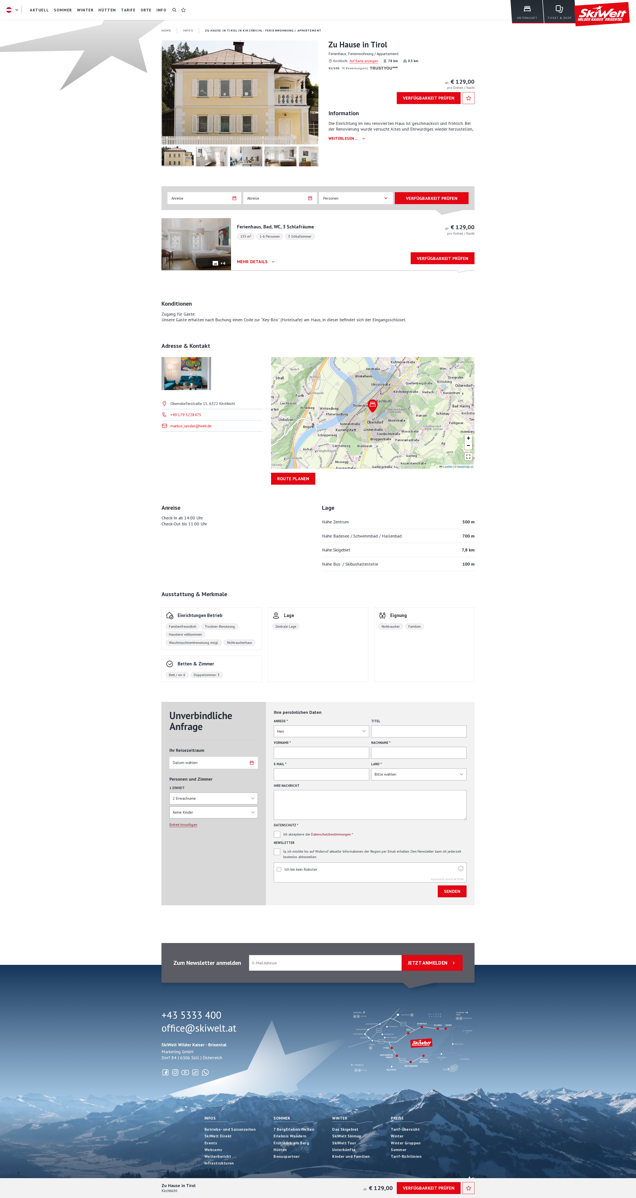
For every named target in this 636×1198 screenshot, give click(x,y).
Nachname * (381, 743)
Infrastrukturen (219, 1163)
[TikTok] (195, 1072)
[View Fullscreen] (468, 456)
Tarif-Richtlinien (406, 1156)
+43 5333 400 (191, 1015)
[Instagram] (175, 1072)
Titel (375, 721)
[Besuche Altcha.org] (461, 869)
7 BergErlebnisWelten (294, 1129)
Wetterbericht (217, 1156)
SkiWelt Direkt (218, 1135)
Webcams (213, 1149)
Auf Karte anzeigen (364, 61)
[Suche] (174, 10)
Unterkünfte (344, 1149)
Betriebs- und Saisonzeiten (230, 1129)
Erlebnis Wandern (290, 1135)
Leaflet (447, 466)
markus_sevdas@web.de (190, 425)
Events (210, 1142)
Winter (339, 1118)
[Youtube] (185, 1072)
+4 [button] (222, 263)
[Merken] (469, 98)
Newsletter (284, 843)
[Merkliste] (183, 10)
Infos (210, 1118)
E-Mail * (280, 764)
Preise (397, 1118)
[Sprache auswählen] (13, 9)
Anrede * (281, 721)
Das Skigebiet (345, 1129)
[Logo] (602, 14)
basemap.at (465, 466)
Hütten (280, 1149)
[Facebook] (165, 1072)
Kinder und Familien (351, 1156)
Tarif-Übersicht (405, 1129)
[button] (239, 92)
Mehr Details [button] (252, 261)
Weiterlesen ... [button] (343, 138)
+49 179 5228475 (185, 414)
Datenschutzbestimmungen (331, 834)
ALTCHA (459, 879)
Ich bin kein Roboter (300, 869)
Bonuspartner (287, 1156)
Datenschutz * (286, 825)
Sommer (282, 1118)
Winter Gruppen (406, 1142)
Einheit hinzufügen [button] (183, 824)
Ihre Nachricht (286, 786)
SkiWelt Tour (344, 1142)
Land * (376, 764)
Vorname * (282, 743)
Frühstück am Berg (291, 1142)
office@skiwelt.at (198, 1027)
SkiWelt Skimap (346, 1135)
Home (166, 30)
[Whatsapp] (205, 1072)
